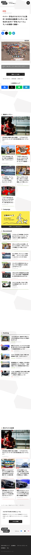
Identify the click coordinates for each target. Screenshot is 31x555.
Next (28, 50)
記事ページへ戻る (15, 74)
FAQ (8, 548)
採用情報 (3, 548)
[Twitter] (6, 33)
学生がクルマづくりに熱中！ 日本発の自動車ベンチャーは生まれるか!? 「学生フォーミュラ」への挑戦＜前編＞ (14, 505)
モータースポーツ (7, 78)
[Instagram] (28, 531)
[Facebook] (2, 33)
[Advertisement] (15, 301)
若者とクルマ (20, 78)
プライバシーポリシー (21, 545)
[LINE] (10, 33)
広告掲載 (13, 545)
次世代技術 (14, 78)
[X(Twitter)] (24, 531)
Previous (2, 50)
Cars (6, 505)
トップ (2, 505)
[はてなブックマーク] (13, 33)
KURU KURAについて (5, 545)
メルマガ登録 (15, 521)
